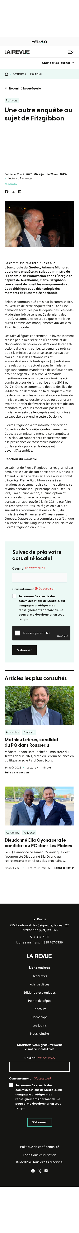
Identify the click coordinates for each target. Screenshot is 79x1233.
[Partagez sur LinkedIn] (20, 191)
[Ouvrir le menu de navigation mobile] (71, 52)
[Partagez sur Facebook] (7, 191)
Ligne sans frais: (39, 942)
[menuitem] (58, 63)
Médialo (11, 184)
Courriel (28, 568)
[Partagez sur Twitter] (13, 191)
